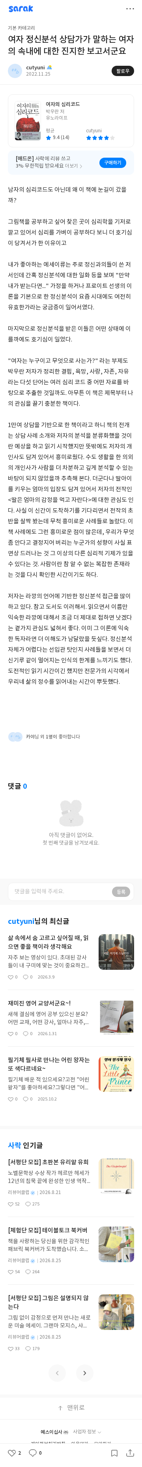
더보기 (130, 9)
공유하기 (130, 1453)
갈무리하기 (114, 1453)
